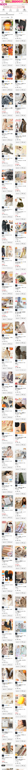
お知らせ (17, 10)
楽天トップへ (24, 4)
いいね (11, 40)
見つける (10, 10)
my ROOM (24, 10)
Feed (3, 10)
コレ (5, 40)
